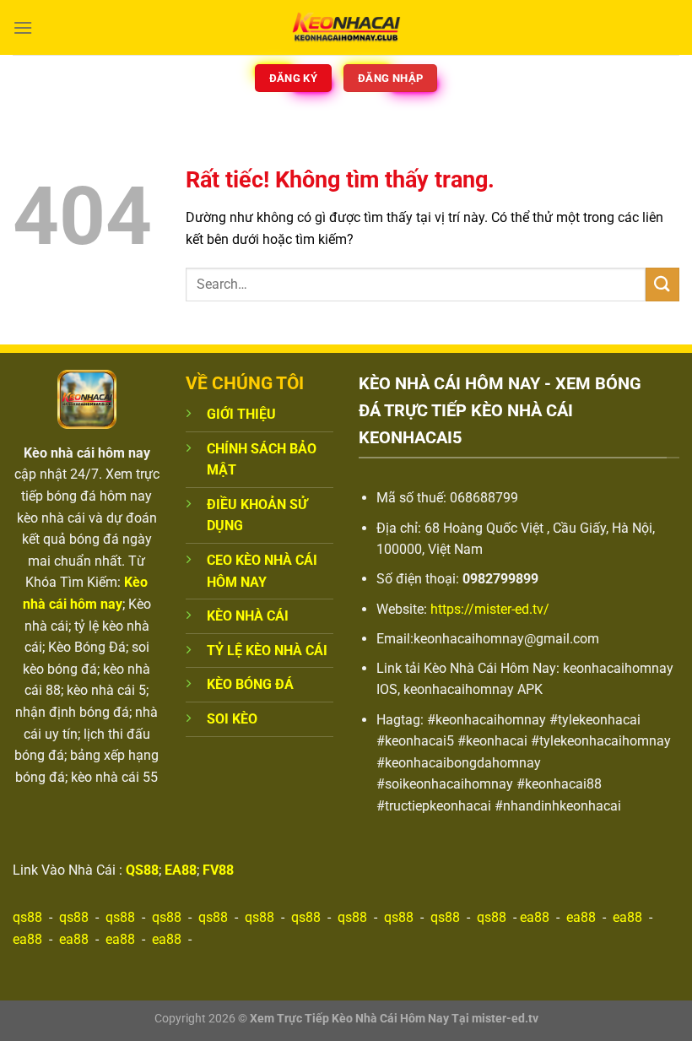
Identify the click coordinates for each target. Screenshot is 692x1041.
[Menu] (23, 27)
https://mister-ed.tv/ (489, 609)
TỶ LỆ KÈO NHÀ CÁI (267, 650)
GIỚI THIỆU (241, 414)
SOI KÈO (232, 719)
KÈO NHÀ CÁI (248, 616)
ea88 (534, 917)
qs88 (27, 917)
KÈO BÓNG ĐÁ (250, 684)
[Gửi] (662, 284)
